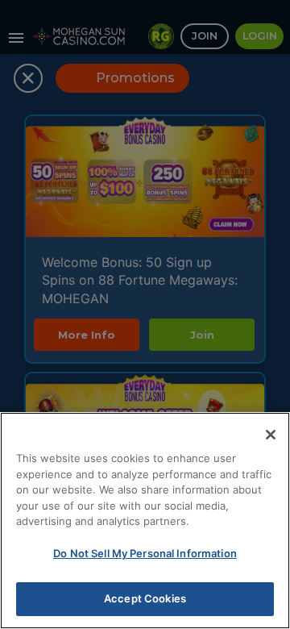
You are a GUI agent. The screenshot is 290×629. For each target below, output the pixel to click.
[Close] (270, 434)
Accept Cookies (145, 598)
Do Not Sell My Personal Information (145, 553)
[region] (145, 520)
